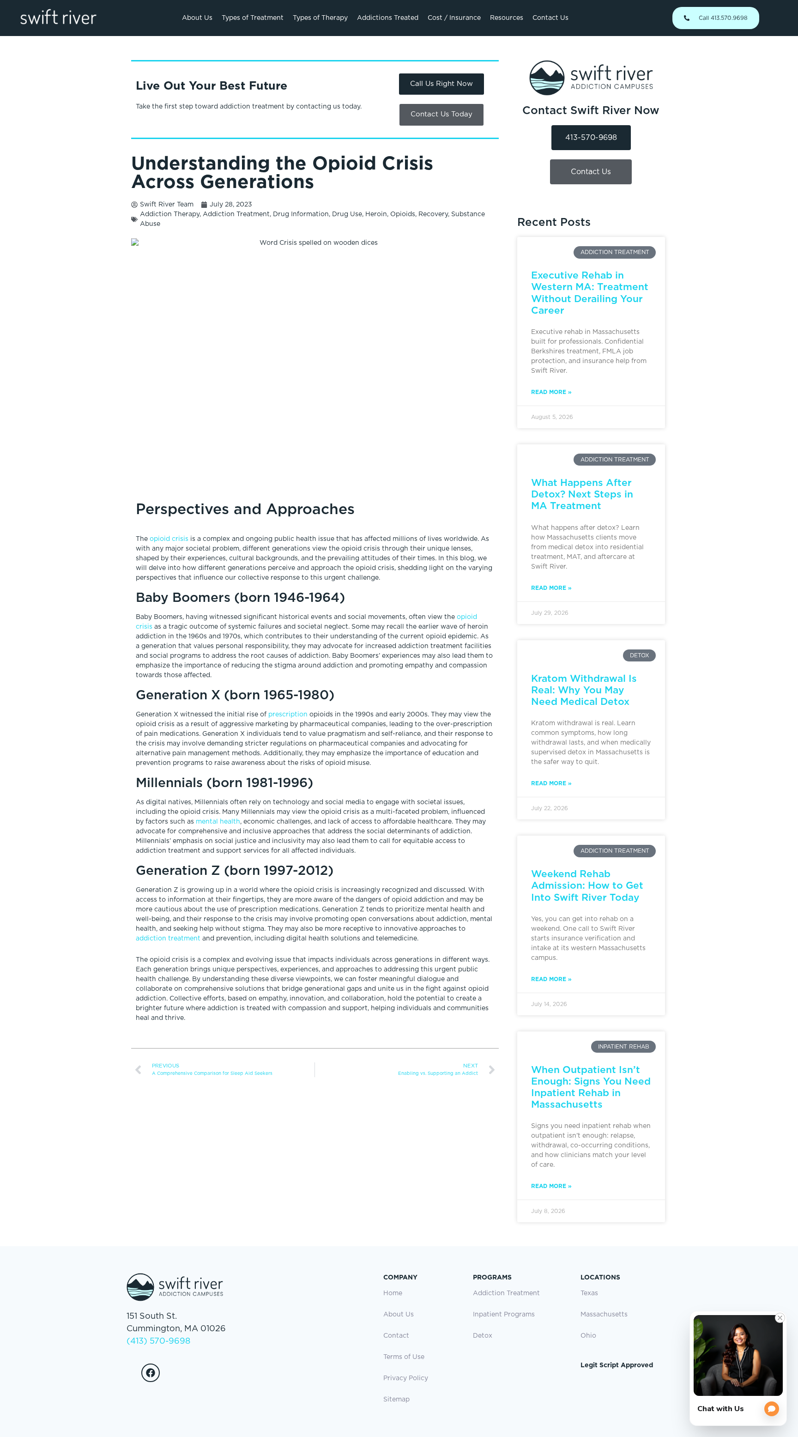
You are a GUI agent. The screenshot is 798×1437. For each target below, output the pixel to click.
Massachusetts (604, 1314)
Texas (589, 1293)
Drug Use (347, 214)
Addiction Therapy (170, 214)
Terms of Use (403, 1357)
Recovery (433, 214)
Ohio (588, 1336)
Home (392, 1293)
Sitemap (396, 1399)
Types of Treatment (253, 18)
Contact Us (550, 18)
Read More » (551, 391)
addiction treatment (169, 938)
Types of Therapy (320, 18)
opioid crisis (169, 539)
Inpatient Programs (504, 1314)
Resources (506, 18)
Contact (396, 1336)
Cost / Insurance (454, 18)
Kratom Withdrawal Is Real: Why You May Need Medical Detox (584, 690)
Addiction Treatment (236, 214)
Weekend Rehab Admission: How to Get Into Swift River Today (587, 885)
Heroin (376, 214)
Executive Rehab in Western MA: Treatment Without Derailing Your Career (589, 292)
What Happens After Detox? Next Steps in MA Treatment (582, 494)
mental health (218, 822)
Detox (482, 1336)
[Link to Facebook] (150, 1373)
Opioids (402, 214)
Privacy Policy (405, 1378)
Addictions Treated (387, 18)
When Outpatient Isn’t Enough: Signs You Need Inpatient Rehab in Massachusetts (591, 1087)
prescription (288, 714)
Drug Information (301, 214)
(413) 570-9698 (158, 1341)
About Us (197, 18)
